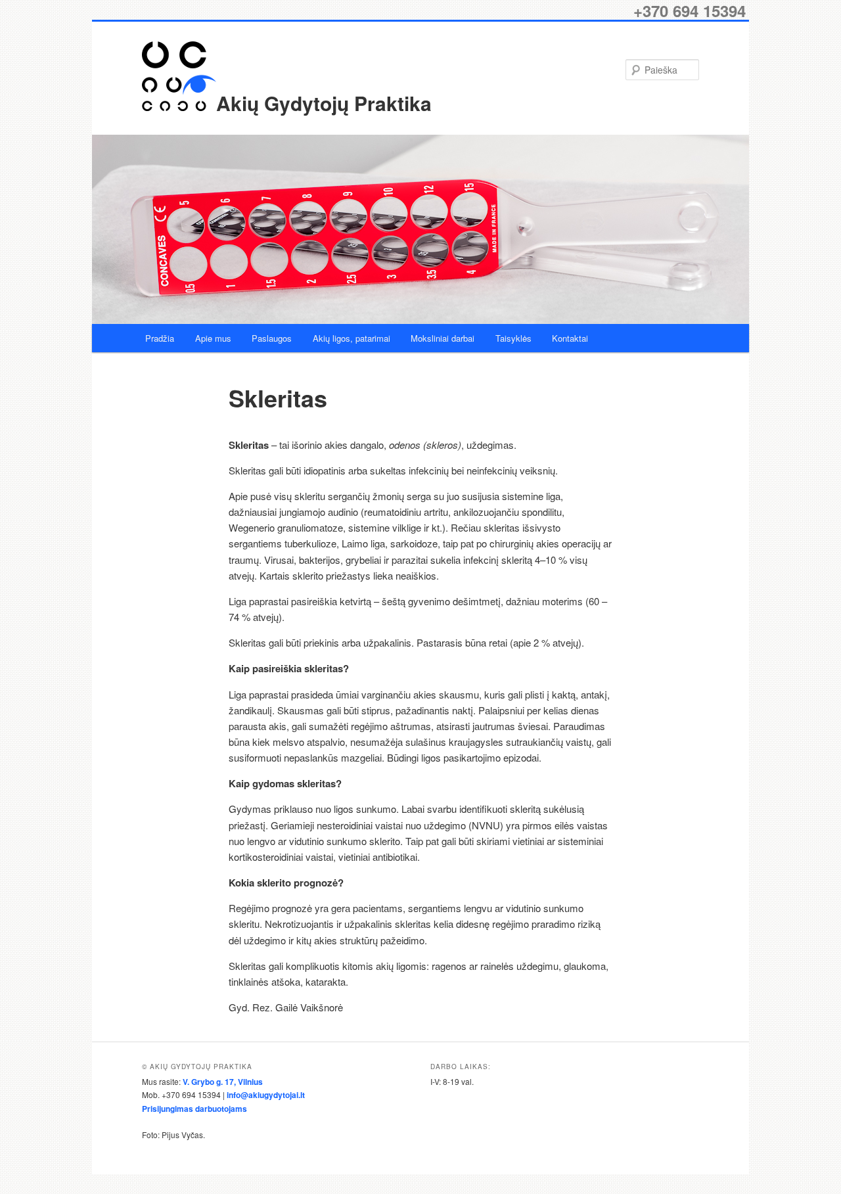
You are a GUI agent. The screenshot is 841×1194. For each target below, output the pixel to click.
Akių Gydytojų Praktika (324, 103)
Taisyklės (513, 338)
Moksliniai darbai (442, 338)
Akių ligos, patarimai (351, 338)
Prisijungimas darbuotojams (194, 1108)
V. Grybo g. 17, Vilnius (223, 1082)
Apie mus (213, 338)
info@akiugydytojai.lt (266, 1095)
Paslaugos (272, 338)
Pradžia (159, 338)
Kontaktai (570, 338)
